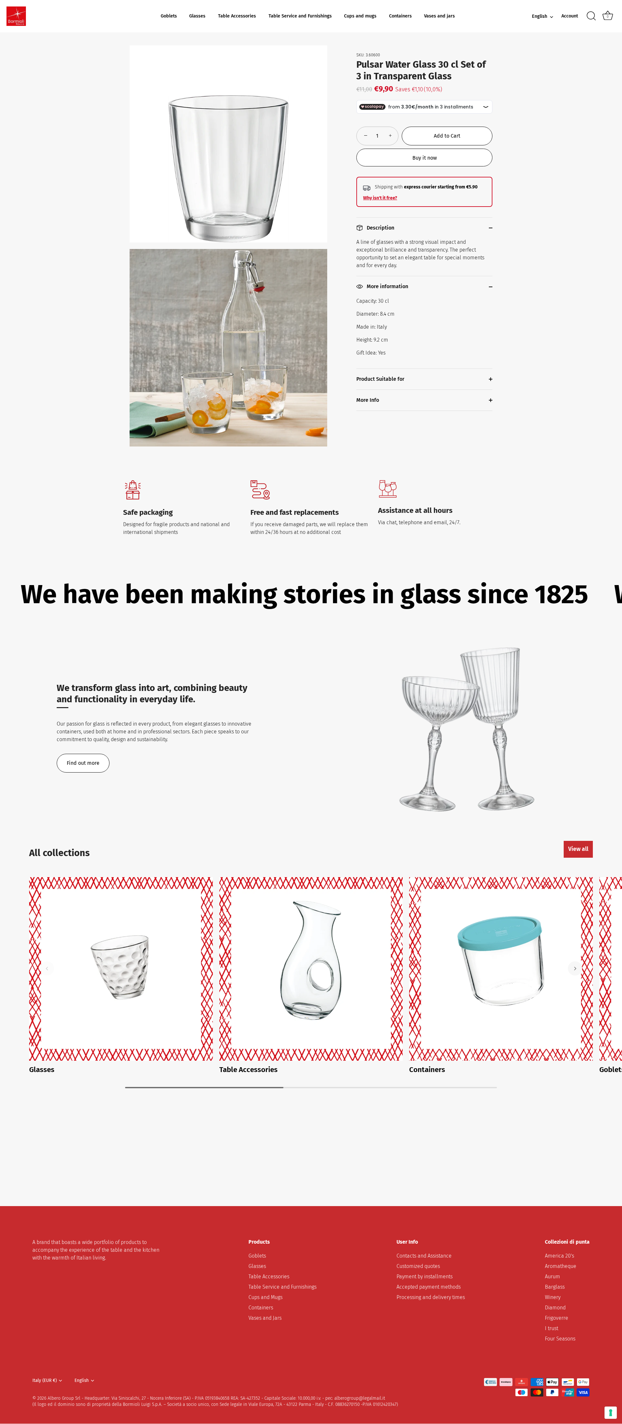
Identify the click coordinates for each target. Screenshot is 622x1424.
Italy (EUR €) (44, 1381)
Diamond (555, 1308)
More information (386, 286)
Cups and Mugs (265, 1297)
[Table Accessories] (311, 969)
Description (379, 228)
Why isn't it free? (380, 198)
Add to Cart (447, 136)
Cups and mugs (360, 16)
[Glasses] (121, 969)
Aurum (552, 1277)
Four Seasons (560, 1339)
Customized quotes (418, 1266)
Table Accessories (237, 16)
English (539, 16)
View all (578, 849)
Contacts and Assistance (424, 1256)
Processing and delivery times (431, 1297)
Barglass (555, 1287)
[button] (47, 968)
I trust (551, 1329)
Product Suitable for (380, 379)
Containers (400, 16)
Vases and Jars (265, 1318)
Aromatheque (560, 1266)
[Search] (591, 16)
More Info (367, 400)
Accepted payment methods (429, 1287)
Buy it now (424, 158)
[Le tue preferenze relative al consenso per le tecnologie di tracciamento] (611, 1413)
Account (569, 16)
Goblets (169, 16)
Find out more (83, 763)
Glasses (197, 16)
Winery (552, 1297)
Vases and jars (439, 16)
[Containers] (501, 969)
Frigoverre (556, 1318)
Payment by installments (425, 1277)
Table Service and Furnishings (300, 16)
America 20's (559, 1256)
